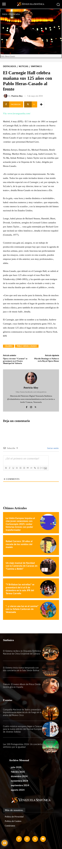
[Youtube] (43, 839)
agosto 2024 (17, 790)
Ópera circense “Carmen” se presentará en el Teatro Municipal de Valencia (15, 360)
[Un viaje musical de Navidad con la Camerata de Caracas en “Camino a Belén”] (48, 567)
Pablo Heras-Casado (27, 346)
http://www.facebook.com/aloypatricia (31, 392)
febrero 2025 (18, 771)
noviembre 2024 (19, 781)
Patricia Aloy (17, 96)
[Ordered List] (20, 468)
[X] (35, 407)
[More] (41, 104)
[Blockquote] (27, 468)
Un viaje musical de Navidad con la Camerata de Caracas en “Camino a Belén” (21, 566)
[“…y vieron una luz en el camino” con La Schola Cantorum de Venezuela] (48, 610)
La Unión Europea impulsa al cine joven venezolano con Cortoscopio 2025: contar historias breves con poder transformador (20, 524)
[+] (42, 468)
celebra (8, 346)
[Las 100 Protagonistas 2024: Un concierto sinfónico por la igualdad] (50, 745)
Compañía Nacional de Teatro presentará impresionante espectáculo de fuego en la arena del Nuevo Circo (22, 712)
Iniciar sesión (53, 448)
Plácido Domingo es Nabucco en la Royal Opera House (46, 359)
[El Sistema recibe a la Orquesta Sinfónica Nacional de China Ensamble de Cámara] (50, 652)
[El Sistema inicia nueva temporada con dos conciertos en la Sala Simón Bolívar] (50, 669)
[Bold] (6, 468)
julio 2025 (16, 767)
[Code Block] (31, 468)
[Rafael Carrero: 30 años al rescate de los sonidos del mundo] (48, 545)
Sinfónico (36, 67)
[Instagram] (31, 407)
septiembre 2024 (20, 785)
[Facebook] (27, 407)
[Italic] (9, 468)
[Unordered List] (24, 468)
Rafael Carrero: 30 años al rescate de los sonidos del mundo (19, 544)
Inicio (4, 14)
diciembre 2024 (19, 776)
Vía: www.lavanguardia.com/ (16, 113)
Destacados (14, 14)
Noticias (23, 67)
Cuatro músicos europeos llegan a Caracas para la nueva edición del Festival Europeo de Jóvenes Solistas (22, 729)
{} (38, 468)
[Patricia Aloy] (6, 96)
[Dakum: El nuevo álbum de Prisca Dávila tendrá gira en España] (50, 685)
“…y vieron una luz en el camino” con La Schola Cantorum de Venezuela (22, 609)
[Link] (35, 468)
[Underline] (13, 468)
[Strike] (17, 468)
